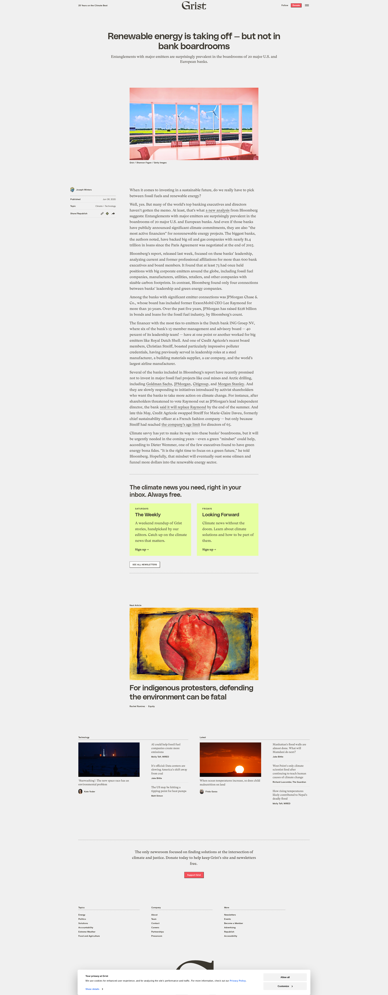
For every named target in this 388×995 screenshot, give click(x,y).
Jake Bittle (156, 778)
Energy (81, 914)
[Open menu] (307, 5)
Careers (155, 927)
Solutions (83, 923)
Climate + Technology (105, 206)
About (154, 914)
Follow (284, 5)
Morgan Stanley (231, 384)
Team (153, 919)
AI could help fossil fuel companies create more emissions (165, 748)
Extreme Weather (86, 931)
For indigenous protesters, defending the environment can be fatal (191, 692)
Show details (92, 989)
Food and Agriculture (89, 936)
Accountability (85, 927)
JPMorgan (182, 384)
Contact (155, 923)
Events (227, 919)
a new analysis (217, 210)
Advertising (230, 927)
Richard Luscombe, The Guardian (289, 782)
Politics (82, 919)
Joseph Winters (84, 189)
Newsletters (230, 914)
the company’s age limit (181, 424)
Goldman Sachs (159, 384)
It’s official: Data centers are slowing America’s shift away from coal (169, 769)
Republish (229, 931)
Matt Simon (157, 795)
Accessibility (230, 936)
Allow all (285, 977)
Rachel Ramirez (137, 706)
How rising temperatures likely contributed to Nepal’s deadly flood (290, 794)
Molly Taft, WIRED (160, 756)
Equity (151, 706)
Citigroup (200, 384)
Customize (283, 986)
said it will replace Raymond (183, 407)
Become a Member (233, 923)
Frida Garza (211, 791)
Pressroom (156, 936)
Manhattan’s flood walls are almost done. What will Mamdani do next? (289, 748)
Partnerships (157, 931)
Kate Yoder (89, 791)
